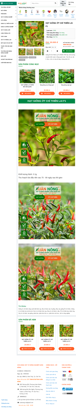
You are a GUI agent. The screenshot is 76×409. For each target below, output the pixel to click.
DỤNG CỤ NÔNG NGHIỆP (7, 26)
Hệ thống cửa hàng (6, 406)
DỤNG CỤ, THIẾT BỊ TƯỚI (7, 23)
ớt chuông (32, 57)
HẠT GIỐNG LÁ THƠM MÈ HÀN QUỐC (27, 85)
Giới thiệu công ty (51, 397)
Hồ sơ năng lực (50, 403)
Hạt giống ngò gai (66, 85)
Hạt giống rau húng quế (47, 85)
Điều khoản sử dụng (51, 400)
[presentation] (21, 77)
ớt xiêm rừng (23, 57)
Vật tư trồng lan (6, 39)
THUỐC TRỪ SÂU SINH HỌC (6, 47)
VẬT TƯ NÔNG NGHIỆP (6, 17)
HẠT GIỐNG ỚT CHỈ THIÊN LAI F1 (27, 340)
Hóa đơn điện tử (50, 391)
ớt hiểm (22, 59)
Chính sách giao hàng (52, 371)
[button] (42, 34)
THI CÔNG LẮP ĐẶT (6, 7)
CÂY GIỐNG (4, 20)
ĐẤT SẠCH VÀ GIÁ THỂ (6, 43)
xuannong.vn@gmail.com (26, 402)
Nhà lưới (3, 56)
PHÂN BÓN (3, 13)
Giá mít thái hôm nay (7, 59)
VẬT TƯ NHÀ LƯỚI (5, 30)
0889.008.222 (67, 44)
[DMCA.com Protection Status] (67, 394)
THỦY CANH (4, 36)
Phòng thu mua (5, 403)
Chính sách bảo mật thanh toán (51, 384)
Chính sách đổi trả (51, 374)
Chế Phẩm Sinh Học (6, 62)
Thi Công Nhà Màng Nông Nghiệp (6, 52)
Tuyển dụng (4, 399)
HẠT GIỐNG (4, 10)
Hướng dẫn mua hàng (52, 388)
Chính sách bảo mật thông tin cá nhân (51, 378)
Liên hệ (48, 394)
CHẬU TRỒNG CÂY (5, 33)
